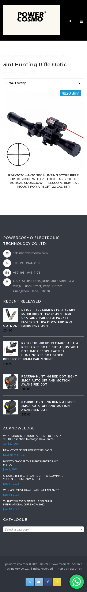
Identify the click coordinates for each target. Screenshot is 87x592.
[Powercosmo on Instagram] (57, 582)
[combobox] (43, 529)
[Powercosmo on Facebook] (48, 582)
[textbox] (43, 529)
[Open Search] (70, 21)
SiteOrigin (76, 568)
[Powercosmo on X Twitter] (30, 582)
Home (7, 56)
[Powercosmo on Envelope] (39, 582)
